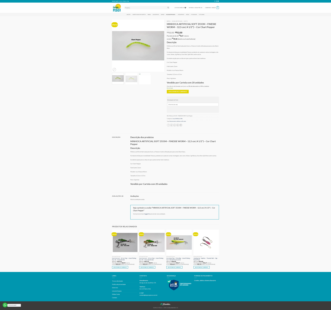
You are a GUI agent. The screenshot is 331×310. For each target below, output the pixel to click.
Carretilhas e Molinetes (139, 14)
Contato (114, 297)
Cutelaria (201, 14)
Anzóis (128, 14)
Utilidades (194, 14)
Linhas (162, 14)
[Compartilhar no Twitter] (171, 125)
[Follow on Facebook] (214, 1)
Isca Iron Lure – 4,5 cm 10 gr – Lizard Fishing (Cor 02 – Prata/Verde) (124, 259)
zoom (184, 121)
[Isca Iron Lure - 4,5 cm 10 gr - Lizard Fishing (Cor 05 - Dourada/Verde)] (152, 242)
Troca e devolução (117, 281)
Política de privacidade (119, 284)
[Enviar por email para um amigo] (174, 125)
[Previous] (115, 45)
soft (182, 121)
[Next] (161, 45)
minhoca (178, 121)
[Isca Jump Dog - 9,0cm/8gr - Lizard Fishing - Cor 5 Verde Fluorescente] (179, 242)
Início (168, 21)
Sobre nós (115, 287)
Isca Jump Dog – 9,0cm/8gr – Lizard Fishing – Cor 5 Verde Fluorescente (178, 259)
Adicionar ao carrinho (178, 91)
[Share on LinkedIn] (180, 125)
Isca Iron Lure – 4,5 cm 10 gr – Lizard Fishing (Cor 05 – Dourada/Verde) (151, 259)
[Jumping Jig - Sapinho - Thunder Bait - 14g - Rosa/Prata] (206, 242)
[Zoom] (114, 69)
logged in (147, 214)
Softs (186, 21)
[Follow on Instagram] (216, 1)
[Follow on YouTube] (218, 1)
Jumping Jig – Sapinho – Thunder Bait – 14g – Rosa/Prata (206, 259)
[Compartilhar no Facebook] (168, 125)
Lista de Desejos (117, 291)
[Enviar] (168, 7)
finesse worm (173, 121)
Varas (149, 14)
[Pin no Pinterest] (177, 125)
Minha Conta (116, 294)
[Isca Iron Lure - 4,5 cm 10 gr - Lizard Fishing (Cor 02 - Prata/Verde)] (124, 242)
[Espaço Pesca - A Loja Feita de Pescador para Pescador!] (117, 7)
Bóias (187, 14)
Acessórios (156, 14)
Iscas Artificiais (170, 14)
